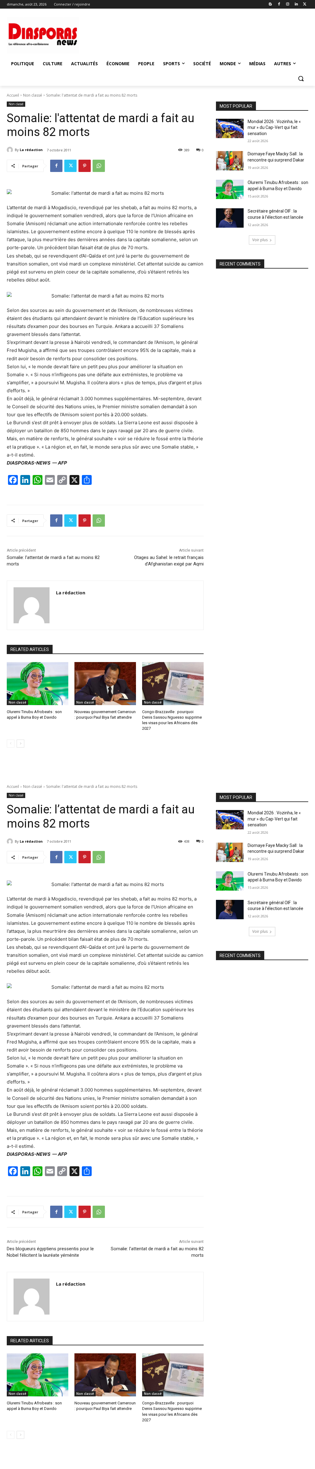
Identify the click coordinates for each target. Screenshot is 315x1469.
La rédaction (31, 149)
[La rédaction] (11, 150)
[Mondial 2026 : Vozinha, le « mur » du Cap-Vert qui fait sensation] (230, 128)
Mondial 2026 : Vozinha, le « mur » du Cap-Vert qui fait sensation (274, 127)
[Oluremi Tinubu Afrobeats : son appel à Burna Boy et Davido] (37, 683)
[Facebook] (279, 4)
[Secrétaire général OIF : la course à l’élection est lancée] (230, 218)
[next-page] (20, 744)
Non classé (32, 95)
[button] (300, 78)
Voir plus (260, 239)
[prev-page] (10, 744)
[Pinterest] (84, 166)
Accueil (13, 95)
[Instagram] (287, 4)
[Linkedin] (296, 4)
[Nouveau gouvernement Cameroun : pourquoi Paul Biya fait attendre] (105, 683)
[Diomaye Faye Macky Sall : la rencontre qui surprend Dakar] (230, 160)
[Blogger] (270, 4)
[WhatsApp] (99, 166)
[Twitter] (304, 4)
